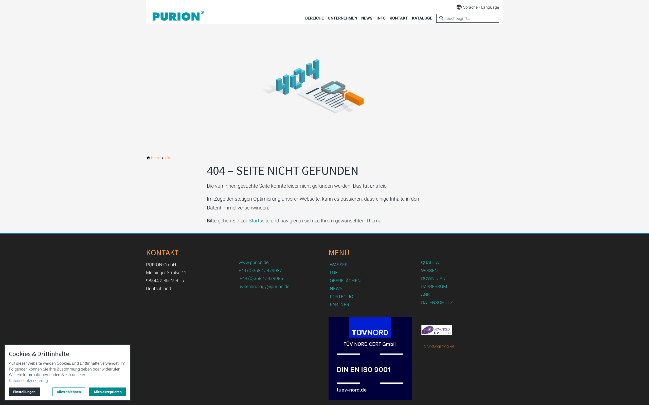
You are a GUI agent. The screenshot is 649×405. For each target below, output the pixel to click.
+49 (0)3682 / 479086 (261, 278)
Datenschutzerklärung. (29, 380)
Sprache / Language (481, 7)
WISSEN (429, 270)
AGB (425, 294)
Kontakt (399, 18)
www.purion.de (253, 262)
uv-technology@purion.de (264, 286)
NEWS (336, 288)
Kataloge (422, 18)
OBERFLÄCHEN (345, 280)
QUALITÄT (431, 262)
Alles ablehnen (69, 392)
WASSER (339, 264)
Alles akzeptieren (108, 392)
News (366, 18)
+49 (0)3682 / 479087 (260, 270)
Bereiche (314, 18)
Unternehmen (342, 18)
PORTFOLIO (341, 296)
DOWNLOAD (433, 278)
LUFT (335, 272)
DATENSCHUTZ (437, 302)
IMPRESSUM (434, 286)
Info (381, 18)
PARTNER (339, 304)
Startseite (259, 221)
